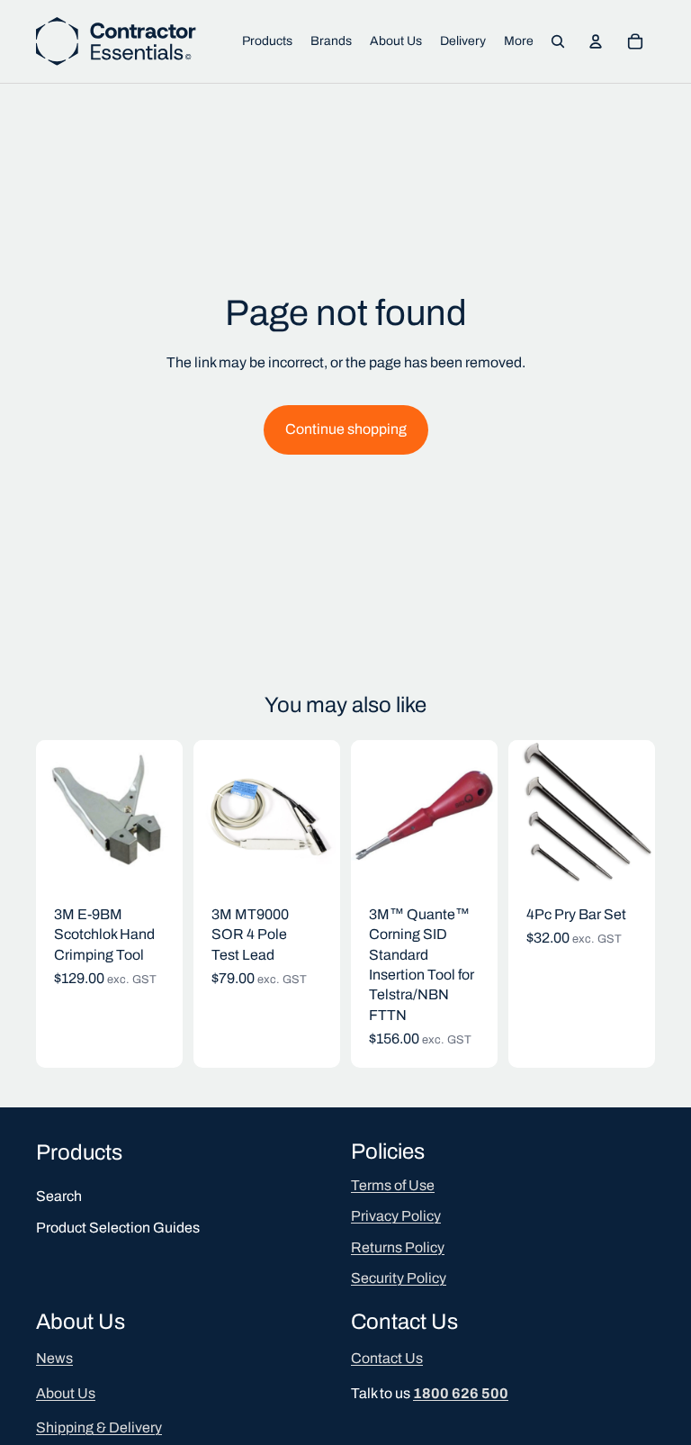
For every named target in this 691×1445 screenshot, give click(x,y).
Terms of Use (393, 1185)
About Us (65, 1393)
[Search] (558, 41)
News (54, 1359)
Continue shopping (346, 429)
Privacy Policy (396, 1216)
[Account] (595, 41)
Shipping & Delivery (99, 1427)
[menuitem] (519, 41)
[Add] (155, 859)
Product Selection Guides (118, 1227)
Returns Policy (397, 1247)
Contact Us (387, 1359)
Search (59, 1197)
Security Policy (398, 1278)
